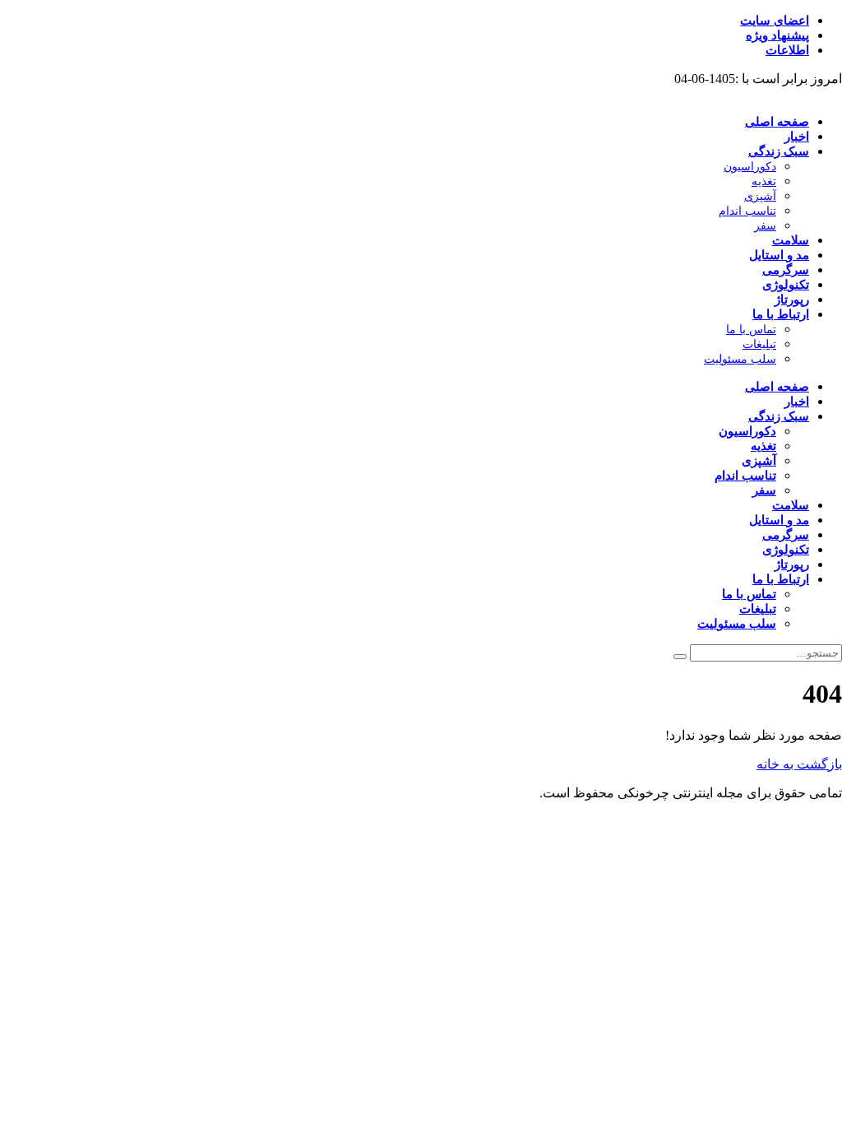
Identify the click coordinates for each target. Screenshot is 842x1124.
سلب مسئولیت (740, 359)
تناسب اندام (747, 211)
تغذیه (764, 181)
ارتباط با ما (780, 314)
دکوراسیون (750, 166)
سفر (765, 226)
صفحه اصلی (777, 121)
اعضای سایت (774, 20)
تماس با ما (751, 329)
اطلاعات (787, 50)
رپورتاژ (792, 299)
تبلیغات (759, 344)
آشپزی (760, 196)
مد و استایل (779, 255)
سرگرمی (785, 269)
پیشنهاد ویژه (777, 35)
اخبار (796, 136)
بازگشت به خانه (799, 764)
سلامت (790, 240)
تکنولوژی (785, 284)
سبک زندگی (778, 151)
